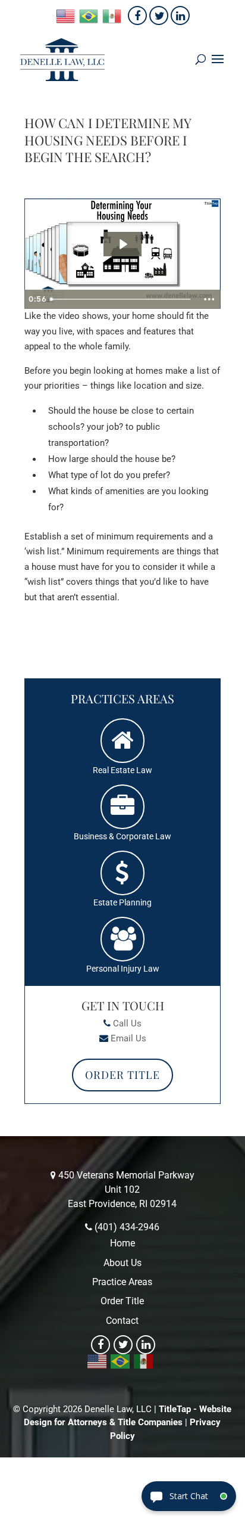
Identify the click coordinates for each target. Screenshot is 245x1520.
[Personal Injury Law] (122, 939)
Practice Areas (122, 1282)
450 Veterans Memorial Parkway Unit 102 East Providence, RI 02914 (126, 1189)
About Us (122, 1262)
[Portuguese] (89, 15)
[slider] (121, 299)
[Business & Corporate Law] (122, 807)
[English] (66, 15)
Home (122, 1243)
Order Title (122, 1075)
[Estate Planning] (122, 873)
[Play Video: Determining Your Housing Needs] (122, 244)
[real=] (122, 741)
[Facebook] (137, 15)
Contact (122, 1320)
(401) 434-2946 (127, 1227)
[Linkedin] (180, 15)
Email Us (128, 1038)
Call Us (127, 1023)
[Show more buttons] (209, 299)
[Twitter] (158, 15)
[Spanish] (112, 15)
